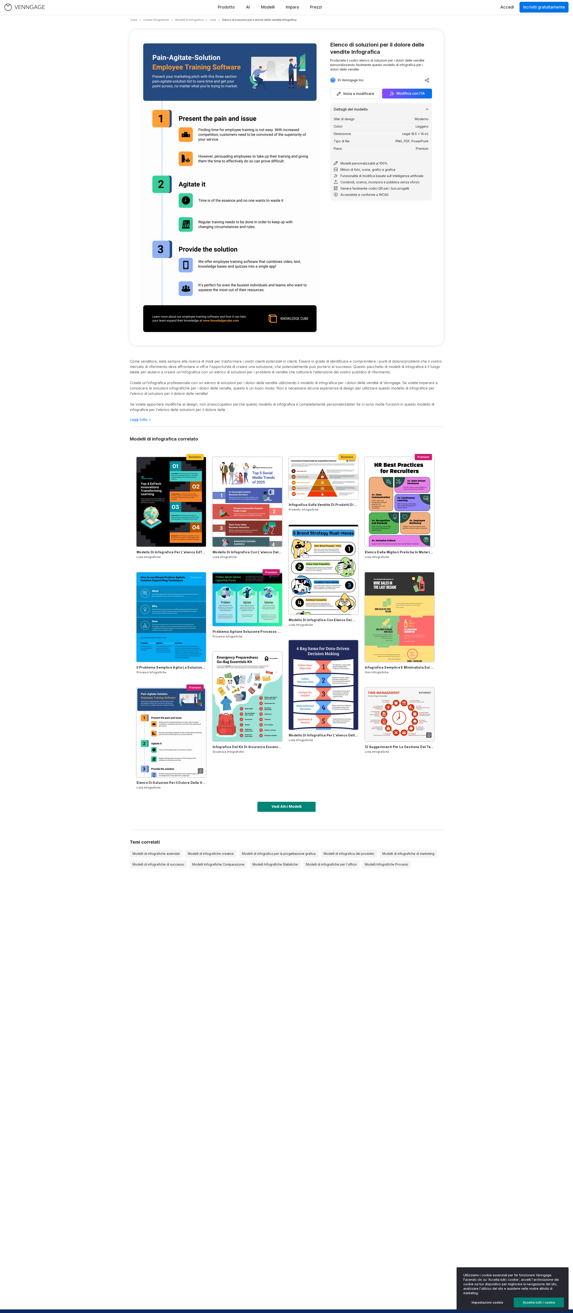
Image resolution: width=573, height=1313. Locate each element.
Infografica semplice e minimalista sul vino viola (399, 667)
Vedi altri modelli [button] (286, 806)
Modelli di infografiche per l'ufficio (331, 864)
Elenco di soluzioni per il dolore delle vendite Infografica (171, 783)
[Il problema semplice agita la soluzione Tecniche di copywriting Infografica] (171, 617)
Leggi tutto (140, 419)
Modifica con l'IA (410, 93)
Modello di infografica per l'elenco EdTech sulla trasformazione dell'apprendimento (171, 552)
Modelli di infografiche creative (211, 853)
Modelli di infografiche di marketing (408, 853)
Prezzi (316, 7)
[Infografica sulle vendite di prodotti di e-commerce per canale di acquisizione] (323, 478)
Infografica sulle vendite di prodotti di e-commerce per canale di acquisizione (323, 505)
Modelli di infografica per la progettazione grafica (279, 853)
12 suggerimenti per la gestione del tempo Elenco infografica (399, 747)
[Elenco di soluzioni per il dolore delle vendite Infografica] (171, 732)
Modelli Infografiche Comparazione (218, 864)
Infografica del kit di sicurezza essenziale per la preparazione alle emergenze (247, 747)
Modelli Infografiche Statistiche (275, 864)
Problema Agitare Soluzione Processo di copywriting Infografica (247, 631)
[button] (355, 93)
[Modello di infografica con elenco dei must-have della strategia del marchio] (323, 569)
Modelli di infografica (189, 19)
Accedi (507, 7)
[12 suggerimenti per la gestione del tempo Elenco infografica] (399, 714)
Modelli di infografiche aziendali (156, 853)
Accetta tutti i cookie (539, 1302)
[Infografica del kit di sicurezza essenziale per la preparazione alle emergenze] (247, 696)
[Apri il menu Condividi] (427, 80)
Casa (133, 19)
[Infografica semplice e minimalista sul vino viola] (399, 617)
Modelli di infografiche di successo (158, 864)
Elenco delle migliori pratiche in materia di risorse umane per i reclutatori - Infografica (399, 552)
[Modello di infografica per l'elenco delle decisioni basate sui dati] (323, 685)
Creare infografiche (156, 19)
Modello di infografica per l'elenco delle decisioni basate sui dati (323, 735)
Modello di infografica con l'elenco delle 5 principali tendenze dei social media (247, 552)
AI (248, 7)
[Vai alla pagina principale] (24, 7)
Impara (292, 7)
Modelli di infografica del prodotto (349, 853)
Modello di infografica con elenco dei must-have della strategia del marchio (323, 620)
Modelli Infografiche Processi (386, 864)
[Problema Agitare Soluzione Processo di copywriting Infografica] (247, 599)
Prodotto (226, 7)
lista (213, 19)
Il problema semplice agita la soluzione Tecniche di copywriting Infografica (171, 667)
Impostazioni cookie (487, 1302)
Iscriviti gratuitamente (544, 7)
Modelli (268, 7)
